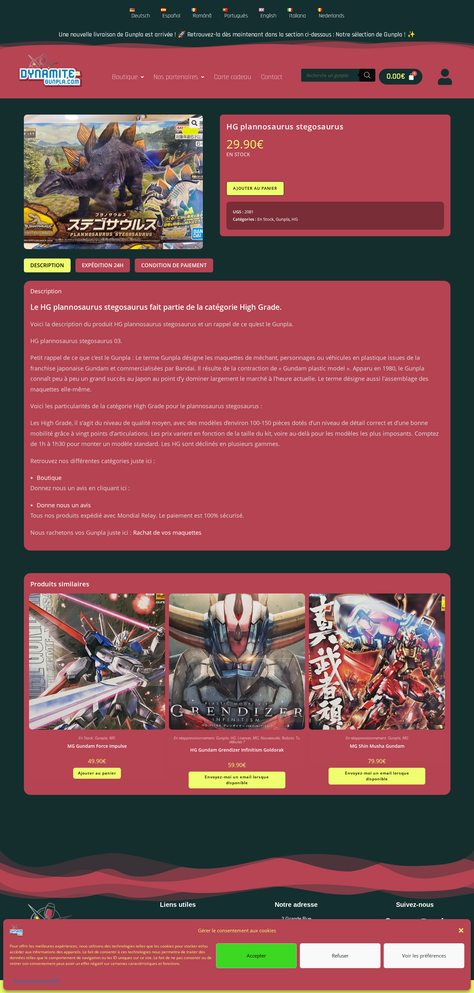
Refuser (340, 955)
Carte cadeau (232, 77)
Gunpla (283, 219)
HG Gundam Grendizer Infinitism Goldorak (237, 750)
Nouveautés (270, 738)
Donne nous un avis (64, 505)
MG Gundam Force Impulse (97, 746)
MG (112, 738)
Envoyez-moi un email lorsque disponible (237, 779)
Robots (288, 738)
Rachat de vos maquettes (167, 532)
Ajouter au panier (255, 188)
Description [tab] (47, 265)
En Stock (265, 219)
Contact (271, 77)
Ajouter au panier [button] (97, 773)
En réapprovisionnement (194, 738)
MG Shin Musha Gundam (377, 746)
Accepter (256, 955)
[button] (461, 930)
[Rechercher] (367, 75)
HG (294, 219)
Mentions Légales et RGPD (36, 980)
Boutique (125, 77)
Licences (244, 738)
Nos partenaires (175, 77)
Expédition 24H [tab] (102, 265)
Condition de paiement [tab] (174, 265)
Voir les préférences (424, 955)
